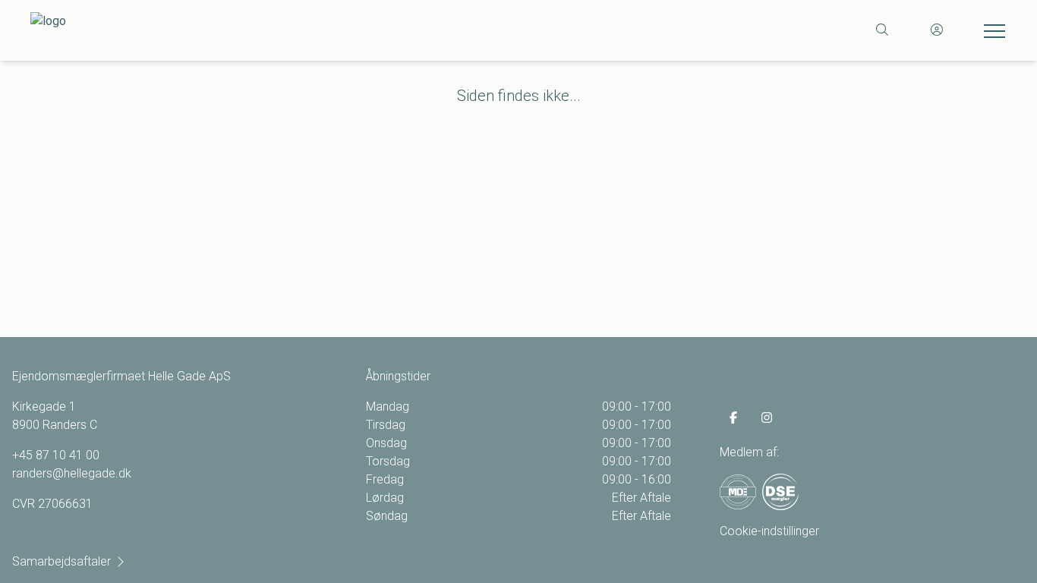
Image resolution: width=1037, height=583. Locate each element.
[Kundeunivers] (937, 30)
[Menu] (991, 30)
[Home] (274, 30)
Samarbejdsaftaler (61, 561)
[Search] (882, 30)
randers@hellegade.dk (71, 473)
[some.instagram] (766, 417)
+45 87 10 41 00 (55, 455)
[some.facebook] (733, 417)
